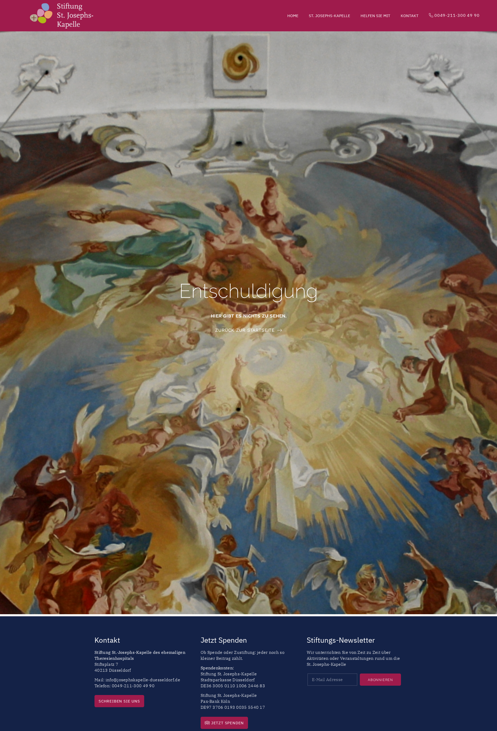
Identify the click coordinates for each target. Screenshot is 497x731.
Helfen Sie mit (375, 15)
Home (292, 15)
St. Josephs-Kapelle (329, 15)
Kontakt (410, 15)
